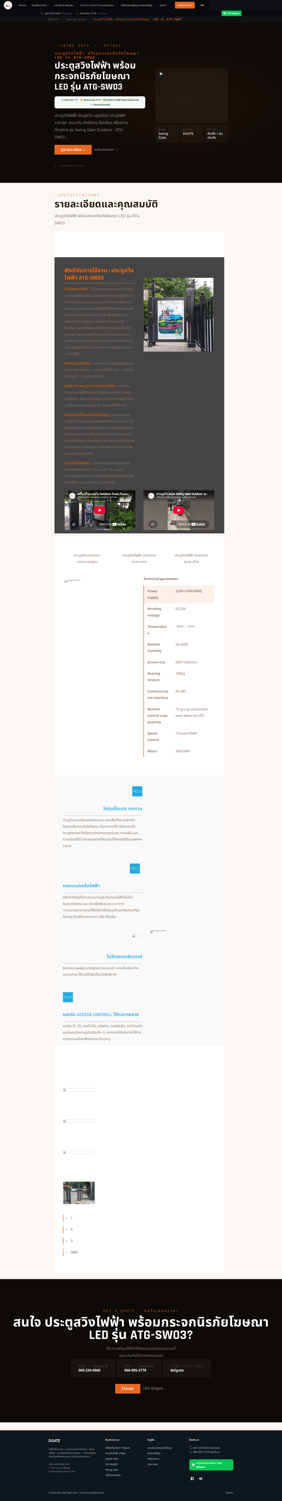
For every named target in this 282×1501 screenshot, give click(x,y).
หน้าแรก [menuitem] (22, 5)
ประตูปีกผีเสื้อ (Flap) (115, 1453)
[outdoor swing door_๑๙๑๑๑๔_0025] (79, 1130)
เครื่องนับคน (153, 1458)
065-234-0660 (53, 13)
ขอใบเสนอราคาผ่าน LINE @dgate (209, 1464)
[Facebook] (192, 1479)
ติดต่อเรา (229, 1492)
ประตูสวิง (122, 270)
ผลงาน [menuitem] (163, 5)
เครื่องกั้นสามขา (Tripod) (117, 1447)
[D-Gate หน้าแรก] (8, 5)
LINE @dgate (233, 13)
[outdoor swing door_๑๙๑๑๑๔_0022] (79, 1192)
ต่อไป (74, 1252)
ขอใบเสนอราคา (185, 5)
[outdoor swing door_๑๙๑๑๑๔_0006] (79, 1099)
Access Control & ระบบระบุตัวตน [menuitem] (98, 5)
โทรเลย (128, 1388)
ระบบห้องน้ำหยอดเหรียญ (159, 1447)
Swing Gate (75, 45)
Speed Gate (111, 1458)
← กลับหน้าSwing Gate (71, 165)
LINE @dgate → (155, 1388)
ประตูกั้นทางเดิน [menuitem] (40, 5)
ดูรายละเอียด (71, 149)
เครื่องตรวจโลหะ (113, 1475)
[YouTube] (201, 1479)
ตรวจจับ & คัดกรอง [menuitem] (64, 5)
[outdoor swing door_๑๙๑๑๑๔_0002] (79, 1161)
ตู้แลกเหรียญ (153, 1453)
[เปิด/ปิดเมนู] (202, 5)
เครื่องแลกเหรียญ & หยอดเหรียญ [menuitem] (137, 5)
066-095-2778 (88, 13)
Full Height (111, 1464)
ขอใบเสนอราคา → (106, 150)
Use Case (152, 1464)
